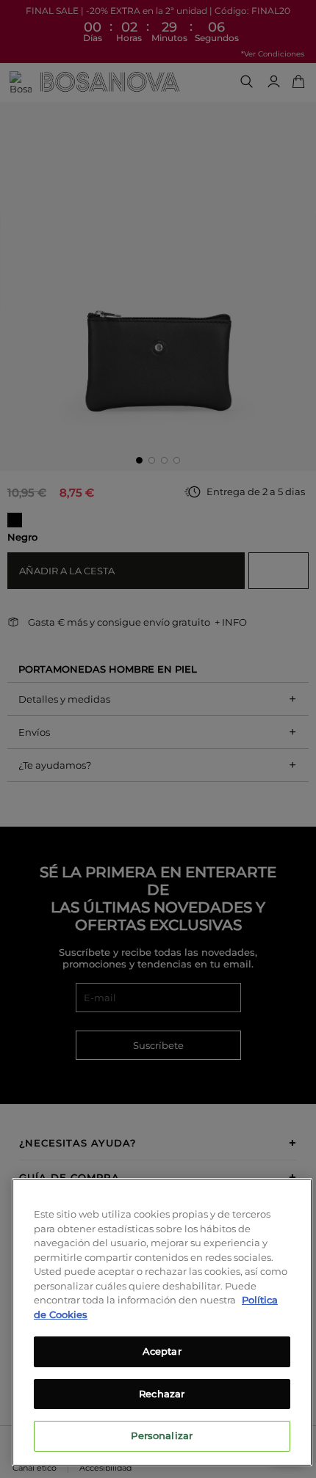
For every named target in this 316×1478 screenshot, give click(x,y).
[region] (162, 1322)
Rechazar (161, 1394)
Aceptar (162, 1351)
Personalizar (162, 1435)
